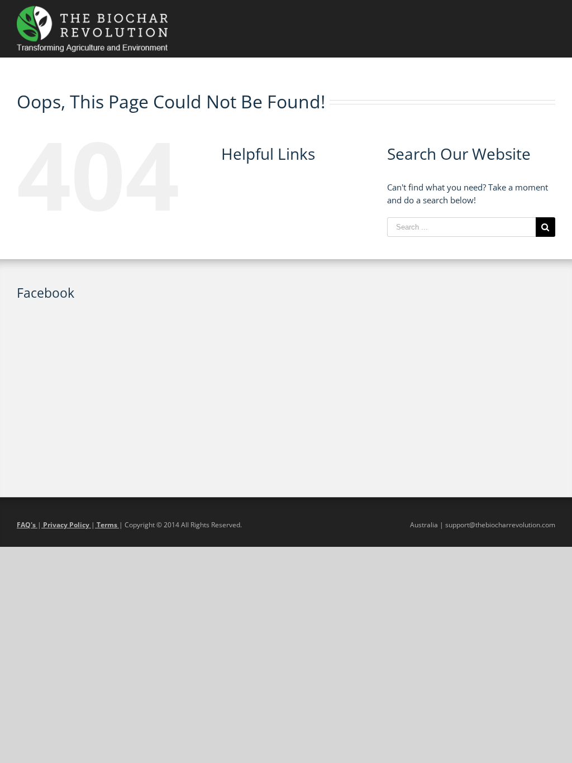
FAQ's (27, 525)
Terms (107, 525)
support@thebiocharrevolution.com (500, 525)
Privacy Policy (66, 525)
